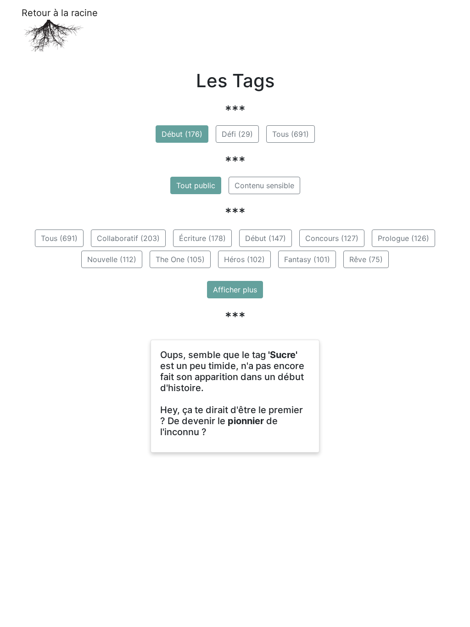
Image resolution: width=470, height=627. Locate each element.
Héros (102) (244, 259)
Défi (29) (237, 134)
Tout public (195, 185)
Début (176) (182, 134)
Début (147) (265, 238)
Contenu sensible (264, 185)
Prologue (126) (403, 238)
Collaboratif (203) (128, 238)
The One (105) (180, 259)
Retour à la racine (60, 12)
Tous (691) (290, 134)
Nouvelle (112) (111, 259)
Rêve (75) (366, 259)
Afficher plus (235, 289)
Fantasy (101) (307, 259)
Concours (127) (331, 238)
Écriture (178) (202, 238)
